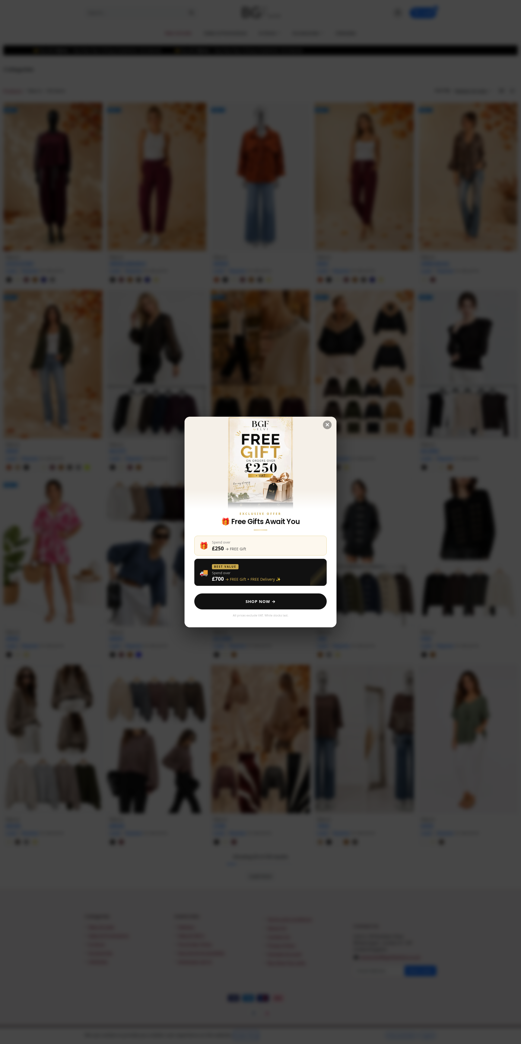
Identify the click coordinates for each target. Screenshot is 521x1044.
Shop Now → (261, 601)
